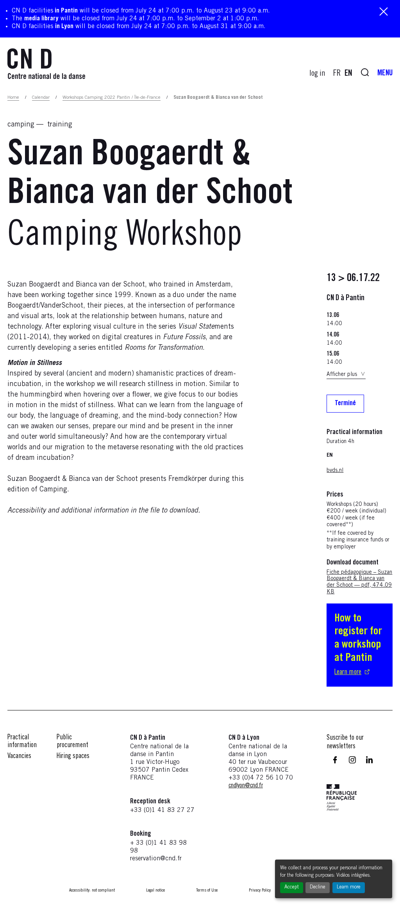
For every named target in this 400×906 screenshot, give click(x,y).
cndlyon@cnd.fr (246, 786)
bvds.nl (335, 470)
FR (337, 73)
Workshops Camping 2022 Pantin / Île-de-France (111, 97)
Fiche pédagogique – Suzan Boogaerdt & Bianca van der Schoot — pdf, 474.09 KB (359, 582)
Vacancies (19, 756)
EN (348, 73)
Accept (291, 887)
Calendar (41, 97)
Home (13, 97)
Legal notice (155, 890)
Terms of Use (207, 890)
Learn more (349, 887)
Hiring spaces (73, 756)
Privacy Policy (260, 890)
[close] (383, 12)
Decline (317, 887)
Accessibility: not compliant (92, 890)
